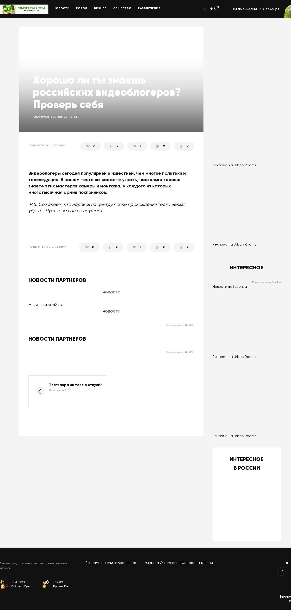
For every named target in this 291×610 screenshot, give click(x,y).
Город (82, 8)
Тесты (40, 42)
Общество (122, 8)
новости (111, 311)
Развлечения (149, 8)
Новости (62, 8)
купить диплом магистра (56, 4)
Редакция (151, 563)
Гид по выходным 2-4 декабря (255, 9)
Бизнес (100, 8)
